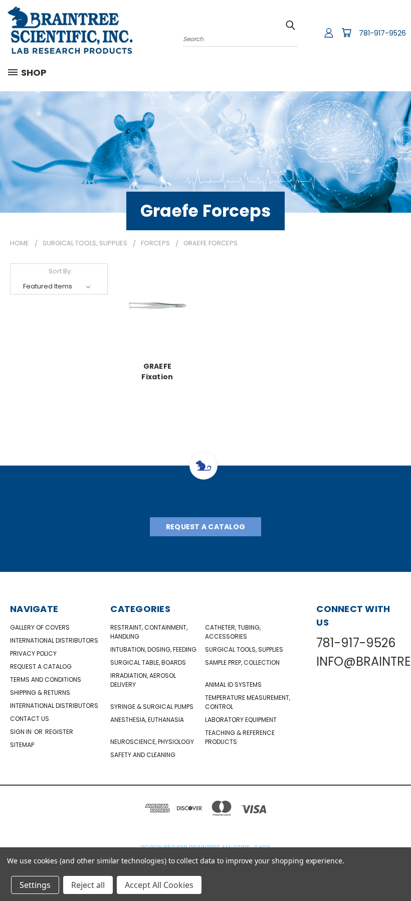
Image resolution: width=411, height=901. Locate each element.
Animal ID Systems (233, 684)
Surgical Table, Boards (148, 662)
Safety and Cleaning (142, 754)
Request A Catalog (205, 527)
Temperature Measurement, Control (247, 702)
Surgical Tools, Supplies (244, 649)
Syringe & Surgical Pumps (151, 706)
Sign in (21, 731)
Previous (395, 869)
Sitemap (22, 744)
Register (59, 731)
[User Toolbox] (329, 33)
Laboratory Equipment (241, 719)
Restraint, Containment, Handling (148, 632)
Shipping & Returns (40, 692)
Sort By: (60, 271)
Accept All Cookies (159, 884)
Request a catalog (41, 666)
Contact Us (29, 718)
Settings (35, 884)
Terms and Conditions (45, 679)
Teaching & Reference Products (240, 737)
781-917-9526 (382, 33)
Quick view (157, 304)
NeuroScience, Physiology (152, 741)
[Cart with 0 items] (346, 33)
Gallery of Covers (40, 627)
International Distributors (54, 640)
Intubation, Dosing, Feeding (153, 649)
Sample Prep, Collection (242, 662)
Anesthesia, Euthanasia (147, 719)
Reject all (88, 884)
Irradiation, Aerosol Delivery (143, 680)
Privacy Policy (33, 653)
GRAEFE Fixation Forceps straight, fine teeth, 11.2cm (157, 371)
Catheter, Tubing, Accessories (233, 632)
